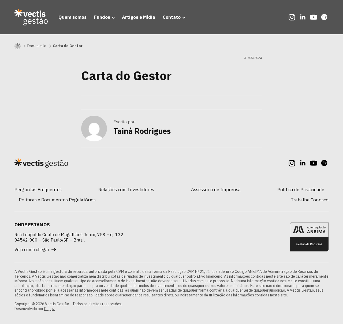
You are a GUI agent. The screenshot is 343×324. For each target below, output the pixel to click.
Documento (36, 46)
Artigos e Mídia (138, 17)
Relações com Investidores (126, 189)
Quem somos (72, 17)
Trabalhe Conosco (310, 200)
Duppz (49, 308)
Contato (172, 17)
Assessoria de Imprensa (216, 189)
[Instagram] (292, 17)
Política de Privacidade (300, 189)
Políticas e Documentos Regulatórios (57, 200)
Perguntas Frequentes (38, 189)
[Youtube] (313, 17)
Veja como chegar (31, 249)
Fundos (102, 17)
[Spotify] (324, 17)
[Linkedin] (303, 17)
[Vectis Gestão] (31, 17)
